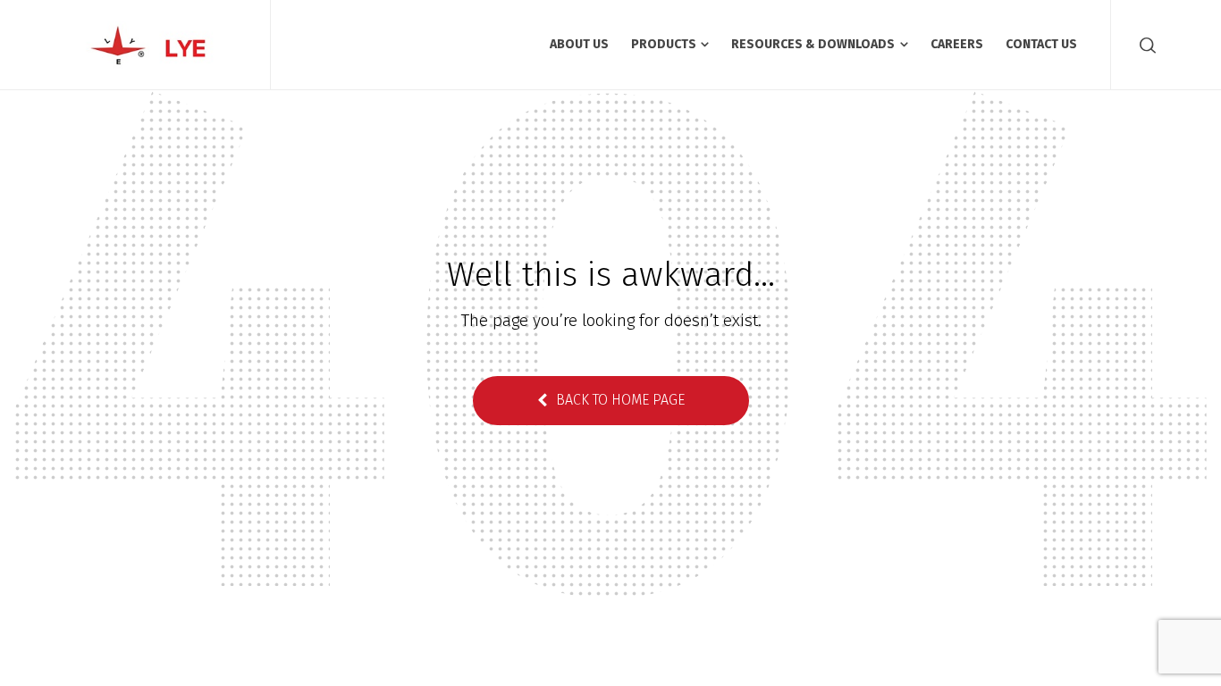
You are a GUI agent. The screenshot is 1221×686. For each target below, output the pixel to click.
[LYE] (156, 44)
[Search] (1144, 44)
